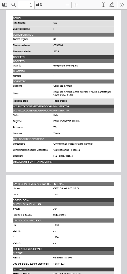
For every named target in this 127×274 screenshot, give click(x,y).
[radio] (103, 5)
